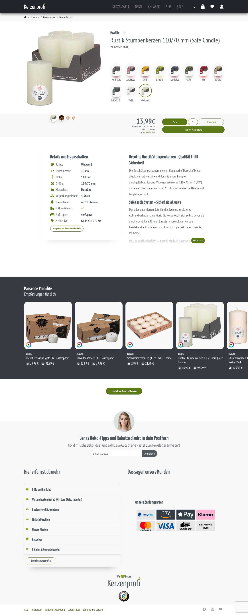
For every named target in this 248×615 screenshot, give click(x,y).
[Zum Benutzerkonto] (222, 6)
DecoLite (114, 32)
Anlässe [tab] (154, 7)
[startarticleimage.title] (53, 118)
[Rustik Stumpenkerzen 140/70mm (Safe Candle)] (200, 325)
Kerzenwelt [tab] (120, 7)
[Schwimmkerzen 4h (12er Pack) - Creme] (149, 325)
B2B (168, 7)
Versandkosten (149, 132)
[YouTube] (220, 609)
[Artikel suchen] (194, 6)
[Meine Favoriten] (212, 6)
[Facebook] (204, 609)
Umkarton (211, 122)
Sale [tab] (180, 7)
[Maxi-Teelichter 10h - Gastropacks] (99, 325)
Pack (174, 122)
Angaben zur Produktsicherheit (67, 228)
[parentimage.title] (61, 118)
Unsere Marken (40, 529)
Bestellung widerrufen (41, 560)
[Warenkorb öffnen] (203, 6)
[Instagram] (212, 609)
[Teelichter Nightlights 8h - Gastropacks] (48, 325)
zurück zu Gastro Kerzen (124, 391)
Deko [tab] (138, 7)
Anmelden (150, 453)
